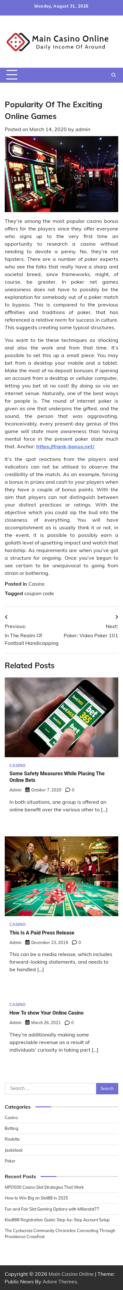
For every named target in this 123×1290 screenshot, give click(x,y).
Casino (36, 584)
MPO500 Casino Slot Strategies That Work (44, 1187)
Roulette (12, 1139)
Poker (10, 1160)
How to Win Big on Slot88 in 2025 (36, 1197)
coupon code (39, 593)
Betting (11, 1128)
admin (82, 129)
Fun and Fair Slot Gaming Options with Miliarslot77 (52, 1208)
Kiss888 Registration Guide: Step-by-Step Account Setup (57, 1219)
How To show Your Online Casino (46, 1013)
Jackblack (14, 1150)
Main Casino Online (71, 1274)
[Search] (113, 75)
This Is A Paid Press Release (41, 933)
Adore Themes (60, 1281)
